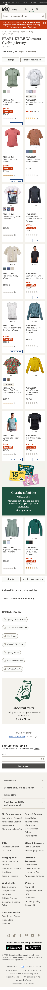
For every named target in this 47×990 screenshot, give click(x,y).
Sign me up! (23, 766)
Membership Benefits (12, 829)
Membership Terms (23, 980)
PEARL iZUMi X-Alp (14, 669)
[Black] (31, 542)
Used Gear (7, 872)
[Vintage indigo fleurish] (8, 209)
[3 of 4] (13, 88)
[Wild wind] (27, 151)
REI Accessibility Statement (24, 983)
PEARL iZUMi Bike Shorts (17, 628)
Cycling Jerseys (7, 34)
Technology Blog (32, 901)
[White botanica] (27, 91)
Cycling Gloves (13, 652)
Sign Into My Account (12, 818)
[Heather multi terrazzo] (31, 91)
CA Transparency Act (31, 977)
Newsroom (30, 897)
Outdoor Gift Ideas (10, 846)
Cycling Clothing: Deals (16, 619)
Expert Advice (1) (27, 51)
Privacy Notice (11, 970)
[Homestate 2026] (4, 209)
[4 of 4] (14, 88)
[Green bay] (4, 91)
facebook (20, 935)
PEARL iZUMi (6, 32)
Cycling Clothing (27, 32)
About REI (29, 887)
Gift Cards (6, 850)
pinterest (27, 935)
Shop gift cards (23, 510)
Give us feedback (17, 736)
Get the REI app (23, 719)
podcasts (39, 935)
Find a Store (7, 920)
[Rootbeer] (34, 151)
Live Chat (6, 923)
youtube (33, 935)
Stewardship (30, 905)
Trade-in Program (10, 876)
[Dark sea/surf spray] (27, 542)
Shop (14, 9)
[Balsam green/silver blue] (4, 268)
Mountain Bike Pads (15, 661)
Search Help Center (11, 916)
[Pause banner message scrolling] (44, 22)
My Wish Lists (8, 825)
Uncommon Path (32, 872)
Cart (37, 8)
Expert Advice (31, 864)
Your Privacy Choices (32, 966)
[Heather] (8, 542)
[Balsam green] (31, 151)
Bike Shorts (12, 636)
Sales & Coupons (32, 846)
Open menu (42, 8)
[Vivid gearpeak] (8, 379)
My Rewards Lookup (11, 821)
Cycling (16, 32)
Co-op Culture (8, 890)
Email (4, 754)
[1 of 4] (10, 88)
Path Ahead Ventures (34, 876)
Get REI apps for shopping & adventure (23, 942)
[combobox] (23, 16)
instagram (8, 935)
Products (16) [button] (10, 51)
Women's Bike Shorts (16, 644)
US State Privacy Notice (31, 970)
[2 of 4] (11, 88)
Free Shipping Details (34, 850)
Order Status (30, 818)
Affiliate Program (9, 898)
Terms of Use (11, 966)
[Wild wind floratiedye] (4, 379)
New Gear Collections (12, 868)
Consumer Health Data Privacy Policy (23, 974)
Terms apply (23, 506)
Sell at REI (6, 894)
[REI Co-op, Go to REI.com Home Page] (6, 8)
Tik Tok (14, 935)
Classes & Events (32, 868)
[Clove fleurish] (12, 209)
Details (36, 749)
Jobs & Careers (9, 887)
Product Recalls (13, 977)
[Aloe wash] (12, 268)
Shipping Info (31, 835)
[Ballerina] (8, 91)
